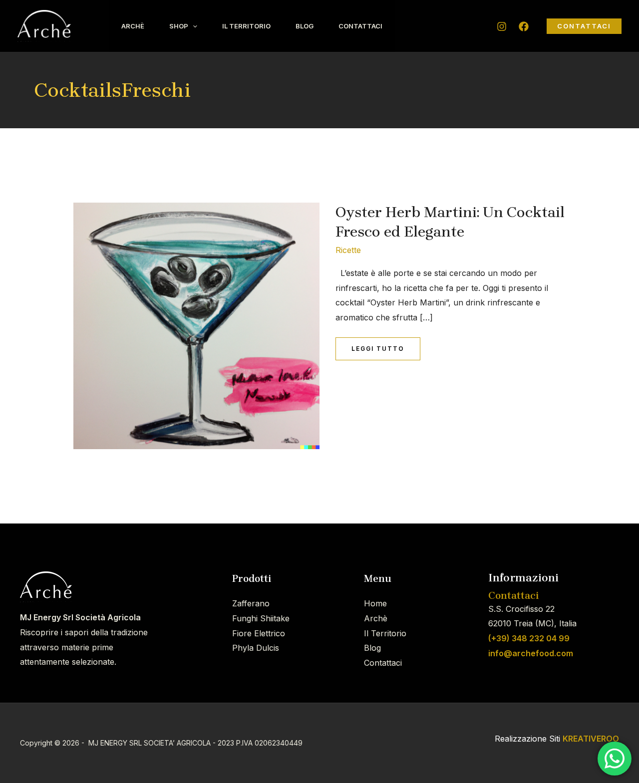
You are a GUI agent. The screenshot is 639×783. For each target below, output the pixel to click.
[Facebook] (524, 26)
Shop (178, 26)
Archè (132, 26)
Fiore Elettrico (258, 633)
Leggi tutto (377, 344)
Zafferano (251, 603)
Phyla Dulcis (255, 648)
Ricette (348, 250)
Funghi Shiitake (261, 618)
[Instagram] (502, 26)
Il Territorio (246, 26)
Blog (305, 26)
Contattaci (360, 26)
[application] (192, 26)
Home (375, 603)
